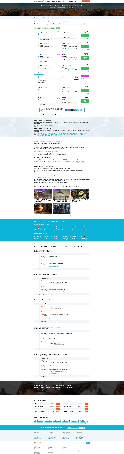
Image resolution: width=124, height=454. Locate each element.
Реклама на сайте (50, 452)
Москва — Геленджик (47, 182)
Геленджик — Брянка (39, 408)
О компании (50, 447)
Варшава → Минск (51, 438)
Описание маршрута (46, 17)
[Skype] (78, 110)
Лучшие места (56, 204)
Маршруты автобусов (37, 447)
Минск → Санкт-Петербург (80, 437)
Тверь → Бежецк (37, 437)
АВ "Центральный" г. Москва (70, 133)
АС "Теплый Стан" (51, 134)
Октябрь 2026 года (85, 423)
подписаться (82, 427)
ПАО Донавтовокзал (57, 283)
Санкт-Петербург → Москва (38, 433)
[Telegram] (81, 110)
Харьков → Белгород (65, 438)
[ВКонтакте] (66, 110)
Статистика (54, 17)
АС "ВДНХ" (57, 133)
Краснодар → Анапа (37, 438)
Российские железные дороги (58, 291)
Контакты (63, 1)
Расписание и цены (37, 17)
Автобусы (48, 1)
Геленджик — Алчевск (68, 403)
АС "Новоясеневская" (40, 133)
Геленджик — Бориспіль (68, 406)
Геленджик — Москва (39, 403)
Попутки (53, 1)
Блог (75, 1)
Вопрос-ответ (67, 17)
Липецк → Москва (37, 436)
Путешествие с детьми (38, 191)
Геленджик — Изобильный (68, 411)
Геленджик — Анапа (39, 406)
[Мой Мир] (70, 110)
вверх (88, 442)
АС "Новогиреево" (56, 135)
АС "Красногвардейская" (73, 134)
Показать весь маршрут (54, 266)
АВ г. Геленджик (50, 125)
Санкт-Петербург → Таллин (66, 433)
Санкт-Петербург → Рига (80, 436)
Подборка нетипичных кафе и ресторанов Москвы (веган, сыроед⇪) (80, 200)
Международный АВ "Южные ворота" (62, 134)
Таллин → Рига (50, 436)
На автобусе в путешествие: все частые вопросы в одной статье (61, 201)
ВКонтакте (64, 447)
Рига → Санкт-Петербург (80, 433)
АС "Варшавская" (44, 134)
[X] (72, 110)
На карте (73, 68)
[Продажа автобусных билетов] (39, 1)
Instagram (64, 448)
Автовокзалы (58, 1)
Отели (36, 204)
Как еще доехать (61, 17)
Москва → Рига (64, 436)
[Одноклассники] (68, 110)
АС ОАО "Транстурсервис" (49, 133)
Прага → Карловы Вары (52, 437)
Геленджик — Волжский (39, 411)
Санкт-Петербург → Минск (66, 437)
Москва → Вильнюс (79, 438)
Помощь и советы (70, 1)
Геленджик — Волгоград (68, 408)
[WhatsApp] (76, 110)
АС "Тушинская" (62, 133)
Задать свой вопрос (40, 390)
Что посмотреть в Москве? (59, 215)
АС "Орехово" (78, 133)
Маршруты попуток (37, 448)
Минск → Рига (50, 433)
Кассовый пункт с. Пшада (41, 125)
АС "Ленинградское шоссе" (47, 135)
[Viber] (74, 110)
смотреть (58, 403)
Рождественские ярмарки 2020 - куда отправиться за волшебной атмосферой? (43, 200)
